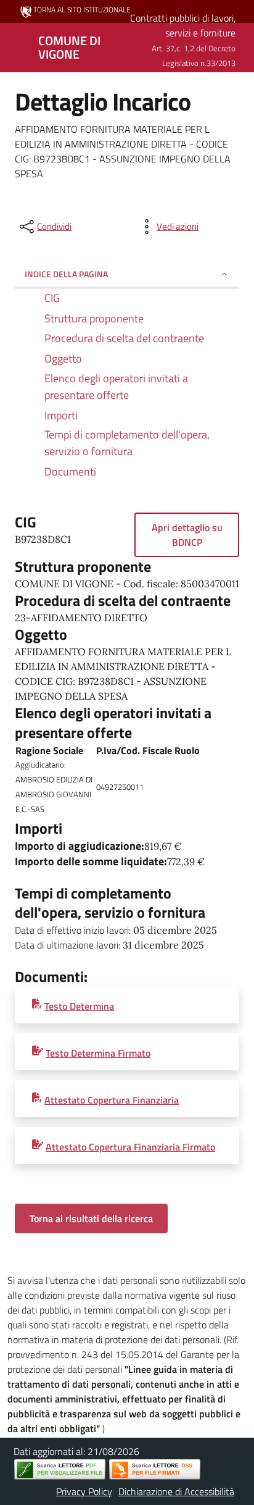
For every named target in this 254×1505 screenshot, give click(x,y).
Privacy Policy (84, 1491)
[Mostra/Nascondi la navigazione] (14, 46)
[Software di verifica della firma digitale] (155, 1469)
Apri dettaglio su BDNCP (187, 535)
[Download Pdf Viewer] (60, 1469)
